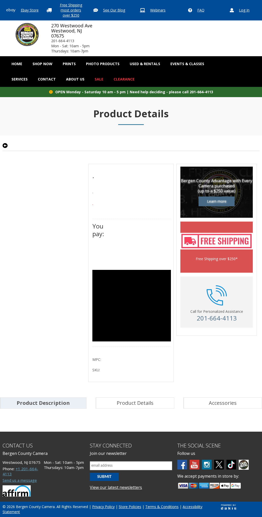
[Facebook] (182, 464)
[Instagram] (207, 464)
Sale (99, 79)
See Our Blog (114, 10)
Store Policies (130, 506)
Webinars (158, 10)
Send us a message (20, 480)
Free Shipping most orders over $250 (71, 10)
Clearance (124, 79)
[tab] (43, 403)
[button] (42, 64)
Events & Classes (187, 63)
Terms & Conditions (162, 506)
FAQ (200, 10)
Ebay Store (30, 10)
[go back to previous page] (5, 145)
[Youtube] (194, 464)
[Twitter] (219, 464)
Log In (244, 10)
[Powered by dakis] (228, 507)
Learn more (216, 201)
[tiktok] (231, 464)
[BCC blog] (244, 465)
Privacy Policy (103, 506)
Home (17, 63)
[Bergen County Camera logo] (27, 34)
